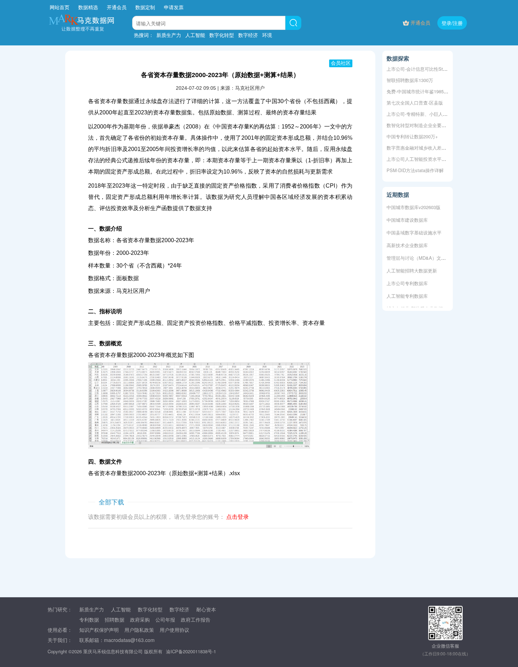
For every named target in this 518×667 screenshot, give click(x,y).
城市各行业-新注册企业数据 (415, 306)
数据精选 (88, 7)
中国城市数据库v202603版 (413, 205)
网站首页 (59, 7)
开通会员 (117, 7)
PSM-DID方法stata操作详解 (415, 170)
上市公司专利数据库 (407, 281)
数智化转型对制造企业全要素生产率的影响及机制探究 (442, 125)
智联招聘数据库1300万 (410, 80)
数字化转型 (221, 34)
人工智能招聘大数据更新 (412, 268)
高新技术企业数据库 (407, 243)
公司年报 (165, 619)
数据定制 (145, 7)
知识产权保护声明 (99, 629)
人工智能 (195, 34)
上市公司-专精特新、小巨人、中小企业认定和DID (437, 114)
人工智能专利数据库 (407, 293)
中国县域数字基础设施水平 (414, 230)
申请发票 (174, 7)
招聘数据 (114, 619)
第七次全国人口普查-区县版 (415, 102)
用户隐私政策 (139, 629)
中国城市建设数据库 (407, 217)
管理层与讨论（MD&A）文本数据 (421, 255)
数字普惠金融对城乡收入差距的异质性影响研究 (435, 147)
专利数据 (89, 619)
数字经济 (248, 34)
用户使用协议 (174, 629)
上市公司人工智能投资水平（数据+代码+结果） (435, 159)
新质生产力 (168, 34)
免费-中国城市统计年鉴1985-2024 (421, 91)
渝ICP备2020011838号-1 (191, 651)
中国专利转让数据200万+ (412, 136)
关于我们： (60, 639)
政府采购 (140, 619)
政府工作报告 (195, 619)
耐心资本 (206, 609)
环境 (267, 34)
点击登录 (237, 517)
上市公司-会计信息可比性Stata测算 (422, 68)
